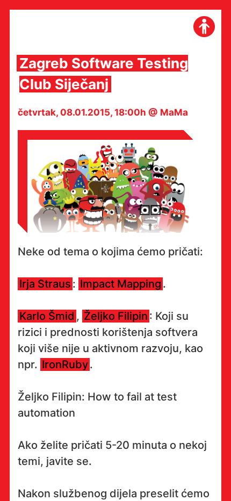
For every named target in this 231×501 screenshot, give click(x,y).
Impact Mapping (120, 283)
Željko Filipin (116, 316)
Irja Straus (45, 283)
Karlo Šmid (47, 316)
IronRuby (65, 364)
